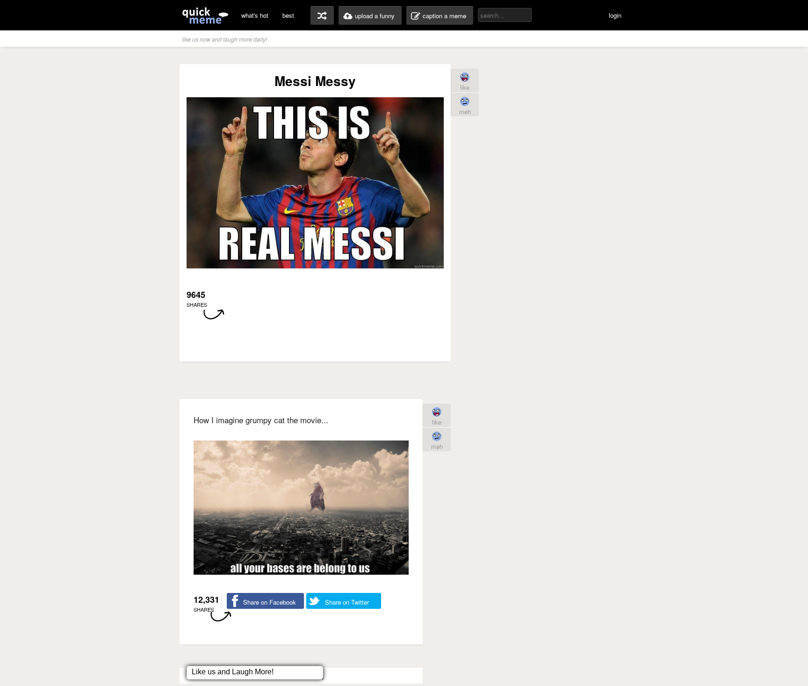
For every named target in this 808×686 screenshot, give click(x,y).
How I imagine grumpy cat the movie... (261, 420)
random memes (322, 15)
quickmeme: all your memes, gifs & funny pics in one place (205, 15)
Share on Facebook (269, 602)
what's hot (254, 15)
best (288, 15)
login (615, 15)
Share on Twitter (347, 602)
